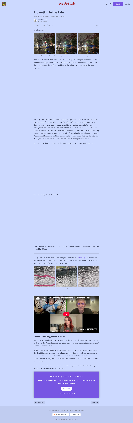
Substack (57, 419)
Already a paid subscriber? (66, 393)
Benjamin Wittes (42, 19)
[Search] (107, 4)
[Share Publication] (111, 4)
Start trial (66, 388)
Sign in (127, 4)
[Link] (31, 336)
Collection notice (79, 410)
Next (93, 402)
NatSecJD (82, 257)
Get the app (75, 415)
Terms (71, 410)
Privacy (66, 410)
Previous (40, 402)
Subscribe (118, 4)
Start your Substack (62, 415)
